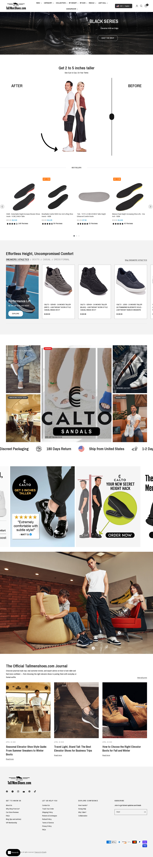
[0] (145, 6)
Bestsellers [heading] (76, 168)
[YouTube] (25, 791)
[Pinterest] (31, 791)
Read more (10, 759)
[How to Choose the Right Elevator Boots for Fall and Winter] (124, 710)
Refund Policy (47, 819)
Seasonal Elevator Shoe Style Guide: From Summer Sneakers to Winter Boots (26, 750)
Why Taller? (82, 812)
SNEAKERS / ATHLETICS (17, 259)
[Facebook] (8, 791)
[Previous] (2, 206)
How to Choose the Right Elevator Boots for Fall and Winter (121, 748)
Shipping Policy (47, 812)
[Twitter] (14, 791)
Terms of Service (48, 822)
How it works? (82, 805)
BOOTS (35, 259)
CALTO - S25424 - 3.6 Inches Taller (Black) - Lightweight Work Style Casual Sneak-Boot (94, 307)
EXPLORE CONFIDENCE (88, 801)
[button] (76, 38)
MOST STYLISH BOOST (23, 351)
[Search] (141, 6)
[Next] (150, 206)
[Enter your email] (144, 812)
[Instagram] (19, 791)
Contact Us (46, 805)
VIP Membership (11, 822)
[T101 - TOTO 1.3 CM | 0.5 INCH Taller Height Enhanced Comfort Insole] (94, 194)
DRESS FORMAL (61, 259)
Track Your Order (48, 809)
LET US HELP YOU (49, 801)
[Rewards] (13, 852)
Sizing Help (82, 809)
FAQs (8, 815)
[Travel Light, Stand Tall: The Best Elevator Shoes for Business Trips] (76, 710)
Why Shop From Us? (13, 809)
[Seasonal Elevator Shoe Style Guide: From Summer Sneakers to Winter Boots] (28, 710)
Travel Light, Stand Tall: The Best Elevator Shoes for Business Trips (73, 748)
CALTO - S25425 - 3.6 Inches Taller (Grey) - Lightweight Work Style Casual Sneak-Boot (57, 307)
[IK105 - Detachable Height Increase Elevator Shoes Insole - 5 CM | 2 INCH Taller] (23, 194)
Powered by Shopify (40, 852)
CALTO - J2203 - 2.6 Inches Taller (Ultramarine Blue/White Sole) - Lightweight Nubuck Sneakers (129, 307)
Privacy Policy (47, 826)
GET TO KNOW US (13, 801)
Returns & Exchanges (49, 815)
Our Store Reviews (12, 812)
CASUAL (47, 259)
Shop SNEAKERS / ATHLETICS (136, 260)
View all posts (142, 678)
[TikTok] (36, 791)
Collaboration (82, 815)
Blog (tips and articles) (13, 819)
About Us (9, 805)
